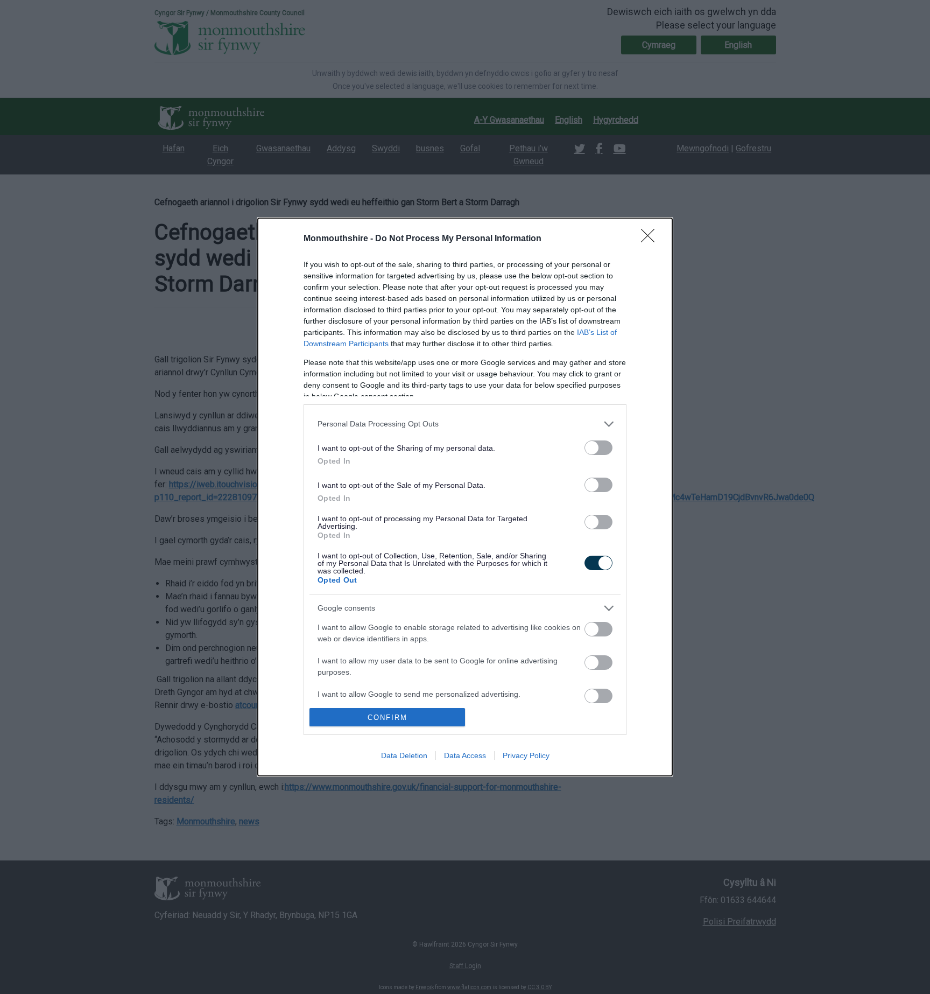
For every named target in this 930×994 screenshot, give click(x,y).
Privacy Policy (526, 755)
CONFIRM (387, 717)
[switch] (598, 447)
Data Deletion (404, 755)
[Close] (651, 239)
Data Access (465, 755)
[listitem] (465, 424)
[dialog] (465, 497)
